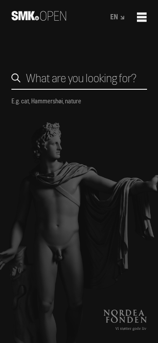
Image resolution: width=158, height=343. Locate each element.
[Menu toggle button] (142, 17)
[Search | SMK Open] (38, 17)
